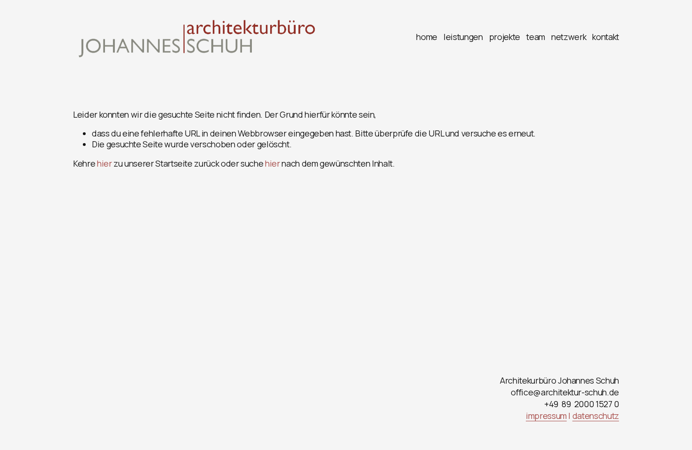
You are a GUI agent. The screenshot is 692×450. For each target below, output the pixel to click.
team (535, 36)
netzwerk (568, 36)
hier (104, 163)
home (426, 36)
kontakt (605, 36)
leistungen (463, 36)
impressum (546, 415)
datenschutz (595, 415)
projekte (504, 36)
